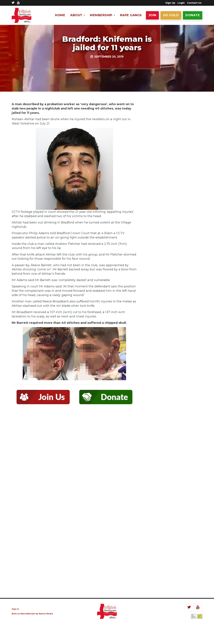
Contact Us (194, 2)
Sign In (15, 609)
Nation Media (46, 613)
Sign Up (170, 2)
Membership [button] (101, 15)
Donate (192, 15)
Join (152, 15)
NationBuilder (27, 613)
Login (181, 2)
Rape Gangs (131, 15)
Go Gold (171, 15)
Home (60, 15)
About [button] (76, 15)
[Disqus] (74, 455)
